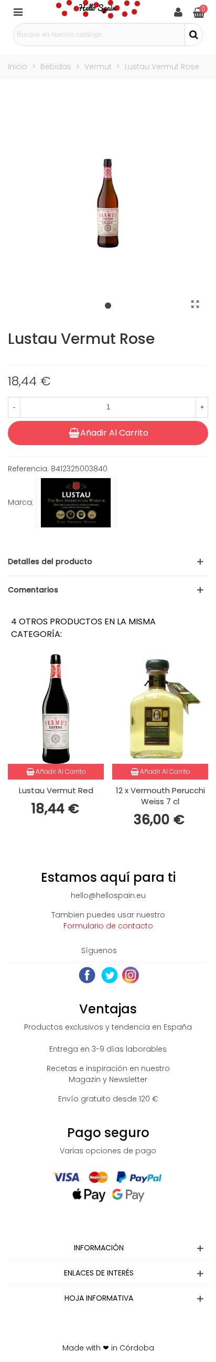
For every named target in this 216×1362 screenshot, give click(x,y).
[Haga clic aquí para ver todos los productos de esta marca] (76, 503)
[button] (108, 306)
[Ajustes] (178, 11)
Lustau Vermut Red (56, 790)
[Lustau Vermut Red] (56, 709)
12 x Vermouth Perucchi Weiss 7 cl (160, 796)
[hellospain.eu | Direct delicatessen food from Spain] (98, 11)
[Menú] (18, 11)
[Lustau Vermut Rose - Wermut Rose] (195, 304)
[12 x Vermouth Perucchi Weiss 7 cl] (160, 709)
